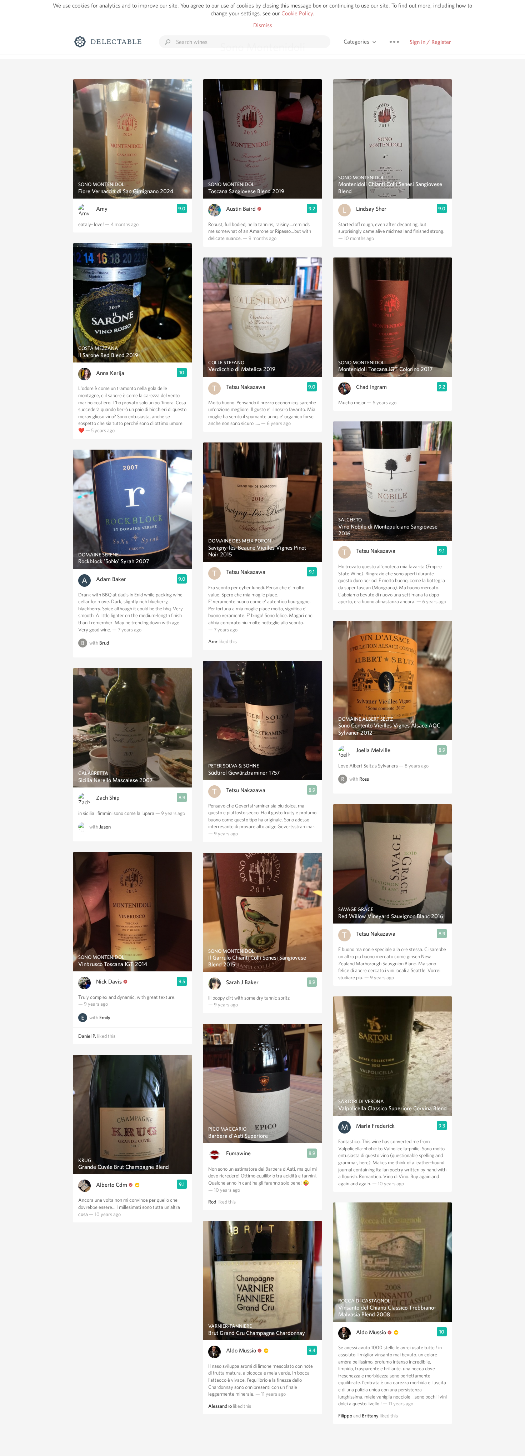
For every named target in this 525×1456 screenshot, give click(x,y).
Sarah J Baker (242, 982)
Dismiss (262, 25)
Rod (212, 1202)
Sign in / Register (430, 42)
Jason (105, 827)
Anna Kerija (110, 373)
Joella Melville (373, 750)
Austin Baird (241, 208)
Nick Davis (109, 981)
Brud (104, 643)
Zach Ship (108, 797)
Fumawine (238, 1153)
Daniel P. (87, 1036)
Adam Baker (111, 579)
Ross (364, 779)
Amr (213, 641)
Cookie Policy (297, 13)
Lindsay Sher (371, 208)
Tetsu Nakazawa (245, 387)
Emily (104, 1017)
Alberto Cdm (111, 1184)
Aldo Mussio (241, 1350)
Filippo (345, 1416)
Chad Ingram (371, 387)
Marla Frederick (375, 1125)
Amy (102, 208)
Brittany (370, 1416)
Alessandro (220, 1406)
